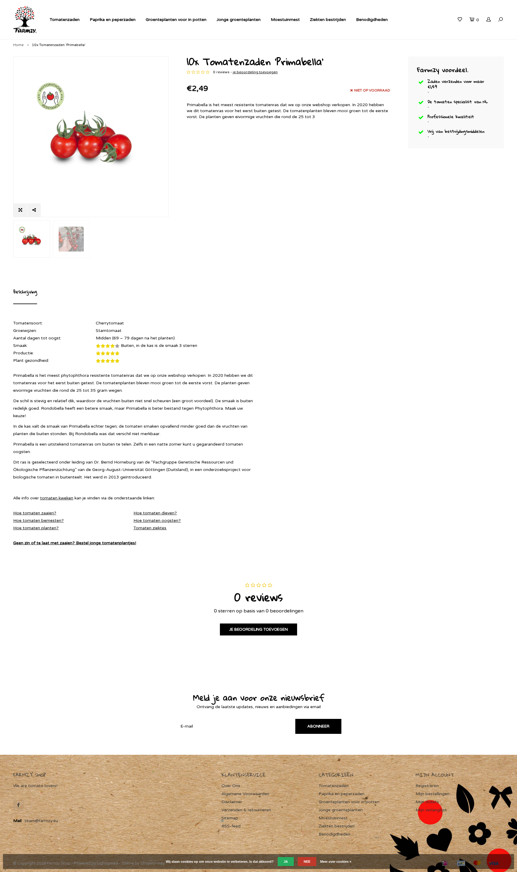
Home (18, 45)
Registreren (427, 785)
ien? (52, 513)
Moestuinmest (285, 19)
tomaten (48, 498)
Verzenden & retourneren (246, 809)
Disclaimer (231, 801)
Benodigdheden (372, 19)
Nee (307, 861)
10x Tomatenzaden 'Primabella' (59, 45)
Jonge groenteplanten (239, 19)
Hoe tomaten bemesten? (38, 520)
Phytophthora (209, 408)
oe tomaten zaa (32, 513)
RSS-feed (231, 826)
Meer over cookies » (335, 861)
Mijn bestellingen (432, 793)
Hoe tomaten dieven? (155, 513)
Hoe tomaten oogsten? (157, 520)
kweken (65, 498)
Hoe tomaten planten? (36, 527)
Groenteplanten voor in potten (176, 19)
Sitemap (229, 818)
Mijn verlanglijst (431, 809)
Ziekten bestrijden (328, 19)
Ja (286, 861)
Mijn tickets (427, 801)
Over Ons (230, 785)
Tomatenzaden (65, 19)
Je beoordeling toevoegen (258, 629)
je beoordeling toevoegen (255, 72)
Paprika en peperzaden (113, 19)
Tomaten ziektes (149, 527)
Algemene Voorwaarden (245, 793)
